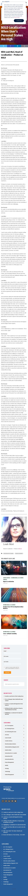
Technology (7, 771)
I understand (19, 20)
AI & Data (7, 734)
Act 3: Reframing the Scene (10, 731)
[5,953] (14, 621)
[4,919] (14, 594)
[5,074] (14, 567)
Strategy (5, 579)
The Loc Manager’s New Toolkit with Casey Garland (14, 814)
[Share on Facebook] (10, 46)
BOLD (20, 548)
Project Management (9, 762)
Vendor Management (9, 774)
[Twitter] (3, 46)
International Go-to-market (8, 24)
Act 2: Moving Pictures (9, 728)
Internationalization (9, 759)
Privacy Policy (16, 17)
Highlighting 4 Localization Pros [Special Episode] (14, 824)
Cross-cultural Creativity (10, 633)
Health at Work (8, 750)
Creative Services (6, 577)
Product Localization (19, 553)
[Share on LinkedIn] (17, 46)
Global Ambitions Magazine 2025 (12, 747)
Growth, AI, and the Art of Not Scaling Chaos (14, 696)
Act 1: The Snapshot (9, 725)
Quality (6, 765)
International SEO (8, 756)
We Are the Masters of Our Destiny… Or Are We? (14, 834)
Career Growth (8, 737)
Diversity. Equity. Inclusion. (10, 744)
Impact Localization (8, 581)
